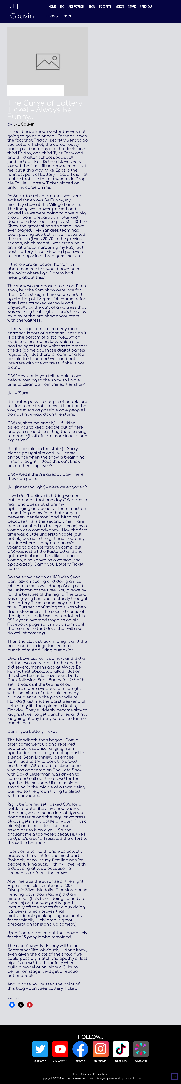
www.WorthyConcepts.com (125, 1078)
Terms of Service (82, 1074)
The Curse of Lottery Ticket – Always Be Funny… (44, 110)
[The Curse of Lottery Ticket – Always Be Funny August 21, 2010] (47, 61)
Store (132, 6)
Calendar (146, 6)
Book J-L (54, 16)
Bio (62, 6)
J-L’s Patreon (76, 6)
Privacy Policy (101, 1074)
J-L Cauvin (24, 124)
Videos (120, 6)
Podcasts (105, 6)
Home (52, 6)
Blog (91, 6)
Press (67, 16)
